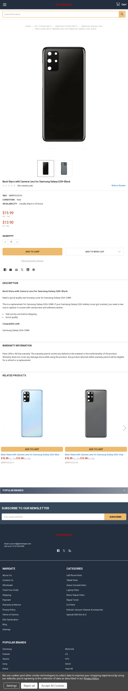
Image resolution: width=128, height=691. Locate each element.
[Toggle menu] (4, 4)
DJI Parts (70, 604)
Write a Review (119, 185)
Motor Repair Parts (75, 595)
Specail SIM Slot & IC (76, 614)
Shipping (6, 595)
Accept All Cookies (53, 685)
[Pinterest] (33, 269)
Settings (11, 685)
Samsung (7, 649)
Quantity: (8, 236)
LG (66, 654)
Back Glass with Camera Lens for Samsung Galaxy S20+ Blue (30, 454)
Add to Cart (32, 449)
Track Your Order (10, 590)
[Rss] (69, 550)
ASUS (68, 664)
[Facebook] (4, 269)
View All (69, 668)
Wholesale (7, 585)
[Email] (10, 269)
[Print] (16, 269)
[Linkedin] (28, 269)
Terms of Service (10, 614)
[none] (64, 95)
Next (124, 428)
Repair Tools (72, 600)
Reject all (29, 685)
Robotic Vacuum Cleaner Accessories (84, 609)
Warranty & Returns (11, 604)
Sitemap (6, 629)
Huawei (6, 654)
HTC (67, 659)
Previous (3, 428)
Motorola (69, 649)
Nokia (5, 668)
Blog (4, 624)
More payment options (32, 261)
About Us (7, 575)
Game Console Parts (76, 585)
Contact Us (7, 580)
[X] (22, 269)
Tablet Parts (72, 580)
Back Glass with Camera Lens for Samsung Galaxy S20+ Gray (94, 454)
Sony (4, 664)
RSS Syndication (10, 619)
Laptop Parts (72, 590)
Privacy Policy (8, 609)
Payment (6, 600)
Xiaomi (5, 659)
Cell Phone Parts (74, 575)
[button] (95, 251)
